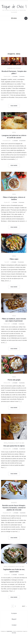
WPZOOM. (14, 632)
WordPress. (10, 631)
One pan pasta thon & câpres (14, 446)
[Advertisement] (14, 38)
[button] (14, 18)
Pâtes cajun (14, 259)
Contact (14, 625)
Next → (24, 606)
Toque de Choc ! (14, 6)
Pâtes (14, 132)
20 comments (22, 140)
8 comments (22, 512)
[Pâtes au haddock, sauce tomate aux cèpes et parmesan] (14, 302)
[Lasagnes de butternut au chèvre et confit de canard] (14, 120)
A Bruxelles (11, 68)
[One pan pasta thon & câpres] (14, 426)
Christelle (15, 76)
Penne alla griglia (14, 380)
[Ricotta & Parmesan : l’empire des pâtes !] (14, 61)
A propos (14, 613)
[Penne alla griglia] (14, 364)
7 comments (21, 76)
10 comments (21, 262)
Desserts (14, 502)
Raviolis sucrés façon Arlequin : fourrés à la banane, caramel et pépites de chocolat (14, 508)
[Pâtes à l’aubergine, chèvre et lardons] (14, 181)
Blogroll (14, 619)
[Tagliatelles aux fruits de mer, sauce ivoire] (14, 553)
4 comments (21, 323)
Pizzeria (18, 68)
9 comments (21, 202)
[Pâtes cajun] (14, 243)
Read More (14, 105)
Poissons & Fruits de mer (16, 443)
